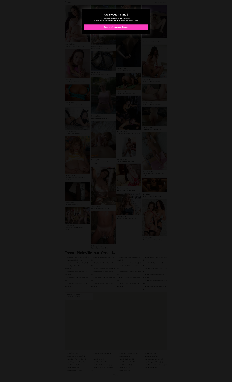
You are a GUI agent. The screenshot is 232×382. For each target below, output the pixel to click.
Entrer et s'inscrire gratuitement (116, 27)
